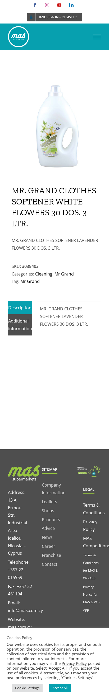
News (47, 537)
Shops (48, 511)
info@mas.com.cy (25, 610)
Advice (48, 528)
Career (48, 546)
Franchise (51, 555)
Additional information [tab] (20, 325)
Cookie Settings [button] (27, 687)
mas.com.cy (19, 627)
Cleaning (43, 274)
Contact (49, 564)
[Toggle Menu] (97, 37)
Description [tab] (19, 308)
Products (51, 519)
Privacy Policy (74, 663)
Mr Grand (64, 274)
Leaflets (49, 502)
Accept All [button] (59, 687)
